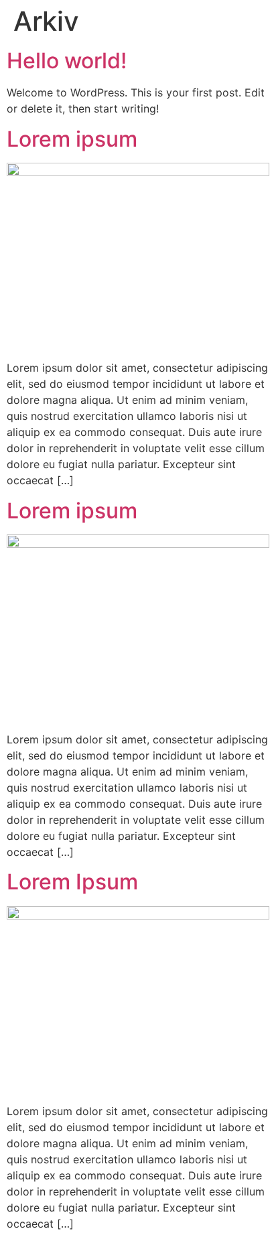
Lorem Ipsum (72, 882)
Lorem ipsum (72, 139)
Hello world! (67, 61)
